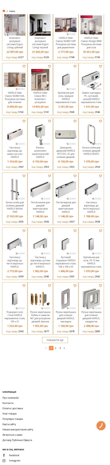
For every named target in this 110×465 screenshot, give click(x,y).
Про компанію (10, 397)
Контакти (7, 403)
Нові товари (9, 413)
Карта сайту (9, 424)
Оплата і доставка (12, 408)
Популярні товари (12, 418)
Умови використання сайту (17, 429)
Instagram (14, 460)
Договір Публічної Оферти (17, 440)
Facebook (14, 455)
